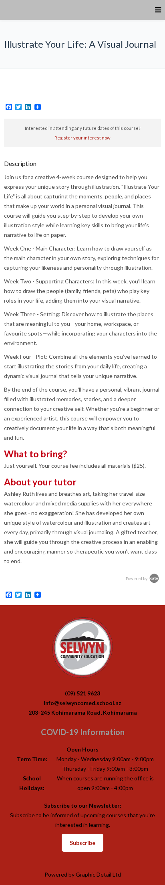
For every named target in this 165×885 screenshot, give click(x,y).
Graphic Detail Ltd (98, 874)
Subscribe (82, 842)
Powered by (137, 578)
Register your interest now (82, 137)
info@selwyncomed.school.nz (82, 702)
